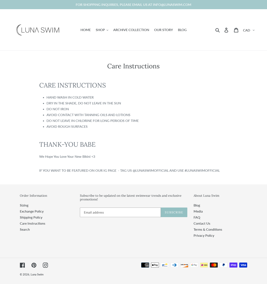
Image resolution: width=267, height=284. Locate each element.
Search (25, 229)
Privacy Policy (204, 235)
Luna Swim (37, 274)
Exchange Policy (32, 211)
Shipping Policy (31, 217)
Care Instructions (32, 223)
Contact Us (202, 223)
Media (198, 211)
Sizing (24, 205)
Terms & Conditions (208, 229)
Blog (197, 205)
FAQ (197, 217)
